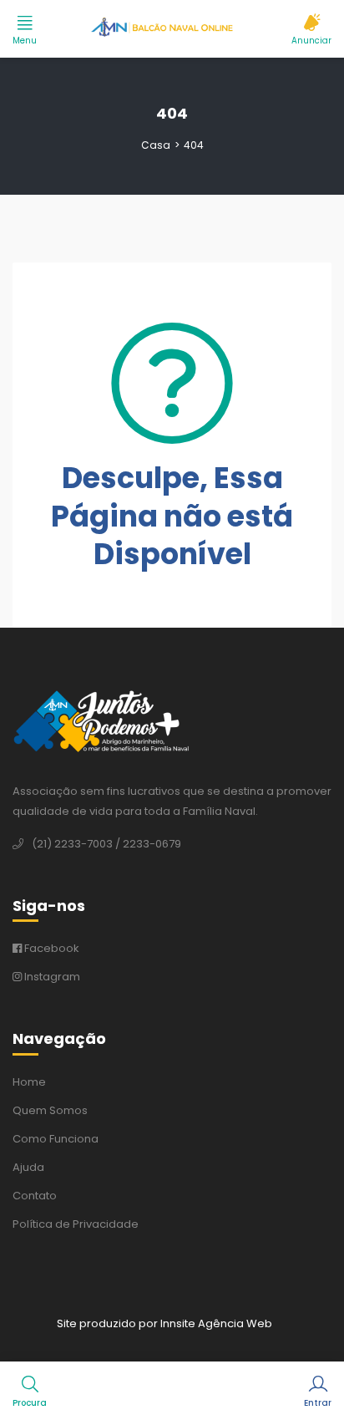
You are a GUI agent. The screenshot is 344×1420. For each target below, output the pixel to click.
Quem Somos (50, 1110)
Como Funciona (56, 1139)
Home (29, 1082)
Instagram (51, 977)
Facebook (50, 948)
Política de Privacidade (76, 1224)
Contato (35, 1196)
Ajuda (28, 1167)
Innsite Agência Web (216, 1323)
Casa (155, 145)
